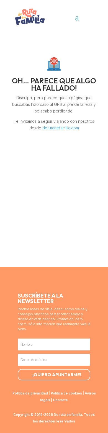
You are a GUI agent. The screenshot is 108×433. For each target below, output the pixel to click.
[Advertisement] (54, 210)
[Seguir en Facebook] (71, 280)
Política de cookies (66, 393)
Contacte (60, 400)
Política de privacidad (30, 393)
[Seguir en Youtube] (58, 280)
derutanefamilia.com (60, 127)
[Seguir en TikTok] (45, 280)
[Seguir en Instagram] (31, 280)
